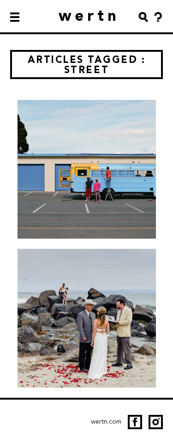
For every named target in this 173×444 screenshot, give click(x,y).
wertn (89, 15)
